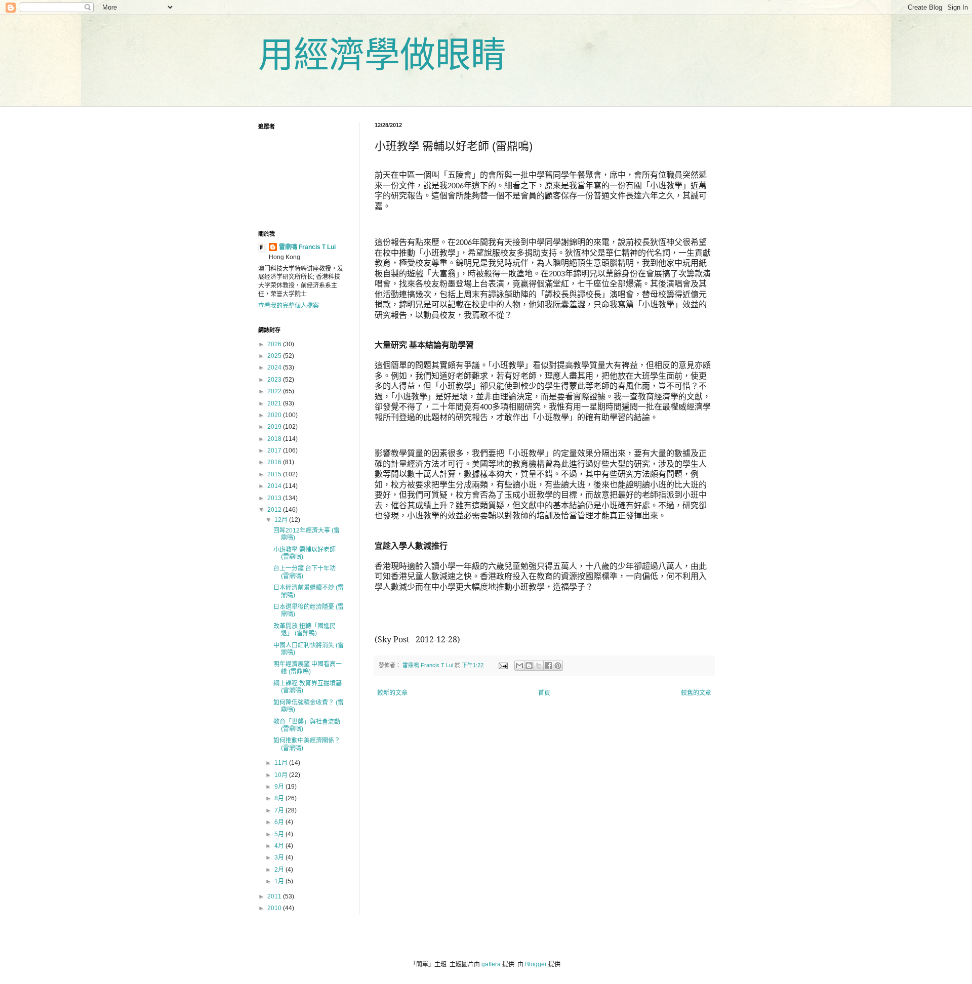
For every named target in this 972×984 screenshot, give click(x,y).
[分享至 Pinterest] (558, 666)
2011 (275, 896)
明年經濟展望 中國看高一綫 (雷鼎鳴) (307, 668)
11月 (281, 762)
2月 (280, 869)
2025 (275, 355)
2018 (275, 438)
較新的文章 (392, 692)
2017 (275, 450)
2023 (275, 379)
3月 (280, 857)
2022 (275, 391)
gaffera (491, 964)
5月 (280, 834)
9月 (280, 786)
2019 (275, 426)
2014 (275, 485)
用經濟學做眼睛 (382, 55)
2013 (275, 498)
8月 (280, 798)
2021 (275, 403)
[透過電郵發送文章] (502, 665)
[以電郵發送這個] (519, 666)
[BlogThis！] (529, 666)
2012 (275, 509)
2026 (275, 344)
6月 (280, 822)
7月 (280, 810)
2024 (275, 367)
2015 (275, 474)
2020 (275, 415)
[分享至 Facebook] (548, 666)
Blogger (536, 964)
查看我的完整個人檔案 (288, 305)
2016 (275, 462)
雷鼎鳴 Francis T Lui (307, 247)
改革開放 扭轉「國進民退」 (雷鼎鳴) (304, 630)
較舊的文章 (696, 692)
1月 (280, 881)
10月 (281, 774)
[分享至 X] (539, 666)
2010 (275, 908)
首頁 (544, 692)
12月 (281, 519)
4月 (280, 845)
